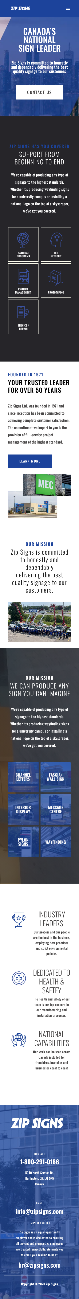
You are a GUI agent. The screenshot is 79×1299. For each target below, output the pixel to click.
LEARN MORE (29, 461)
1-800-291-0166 (39, 1161)
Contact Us (39, 92)
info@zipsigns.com (39, 1211)
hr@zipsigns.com (40, 1264)
